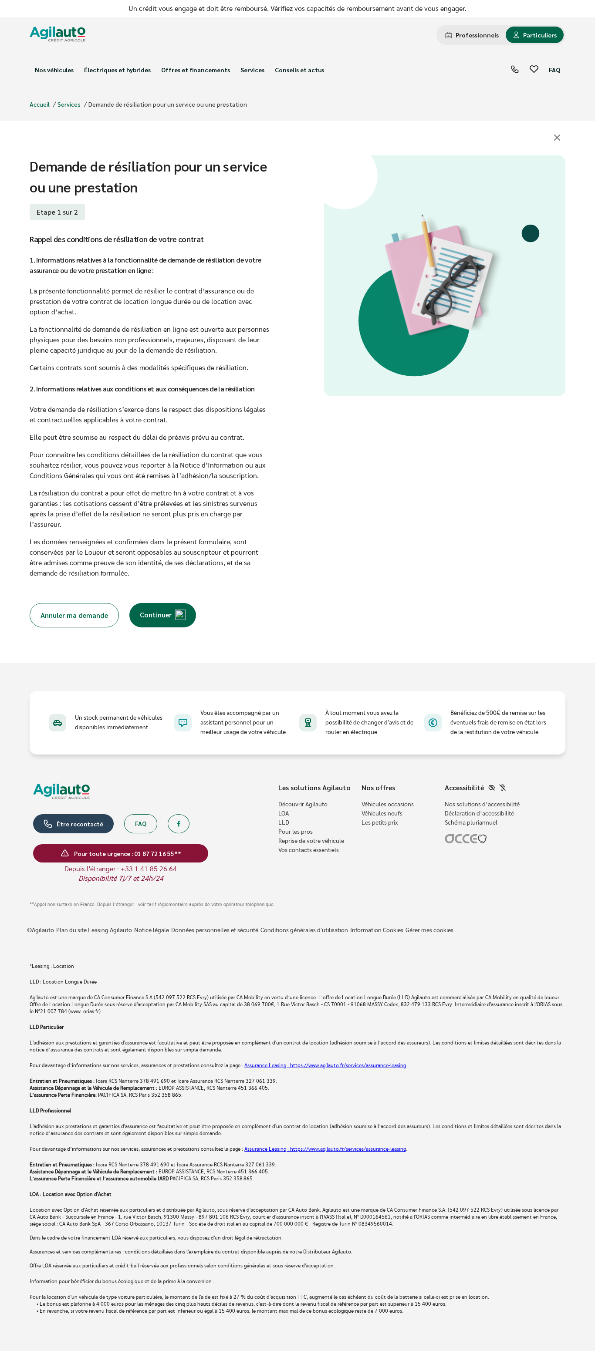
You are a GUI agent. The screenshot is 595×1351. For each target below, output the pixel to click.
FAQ (554, 70)
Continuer (156, 614)
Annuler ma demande (74, 615)
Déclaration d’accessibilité (479, 814)
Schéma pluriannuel (471, 823)
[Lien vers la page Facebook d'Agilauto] (178, 823)
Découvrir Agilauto (303, 805)
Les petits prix (380, 823)
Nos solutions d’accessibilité (482, 805)
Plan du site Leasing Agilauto (94, 930)
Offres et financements (195, 70)
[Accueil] (57, 35)
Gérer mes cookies (429, 930)
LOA (283, 814)
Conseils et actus (299, 70)
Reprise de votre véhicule (311, 841)
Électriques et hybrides (117, 70)
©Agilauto (40, 930)
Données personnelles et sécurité (214, 930)
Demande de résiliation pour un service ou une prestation (167, 104)
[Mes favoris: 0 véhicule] (534, 70)
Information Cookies (376, 930)
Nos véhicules (54, 70)
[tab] (472, 35)
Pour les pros (295, 832)
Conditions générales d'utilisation (304, 930)
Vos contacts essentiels (308, 850)
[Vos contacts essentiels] (514, 70)
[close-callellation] (557, 138)
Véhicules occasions (388, 805)
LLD (283, 823)
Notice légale (151, 930)
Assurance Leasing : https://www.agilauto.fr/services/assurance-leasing (325, 1065)
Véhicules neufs (382, 814)
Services (252, 70)
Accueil (40, 104)
